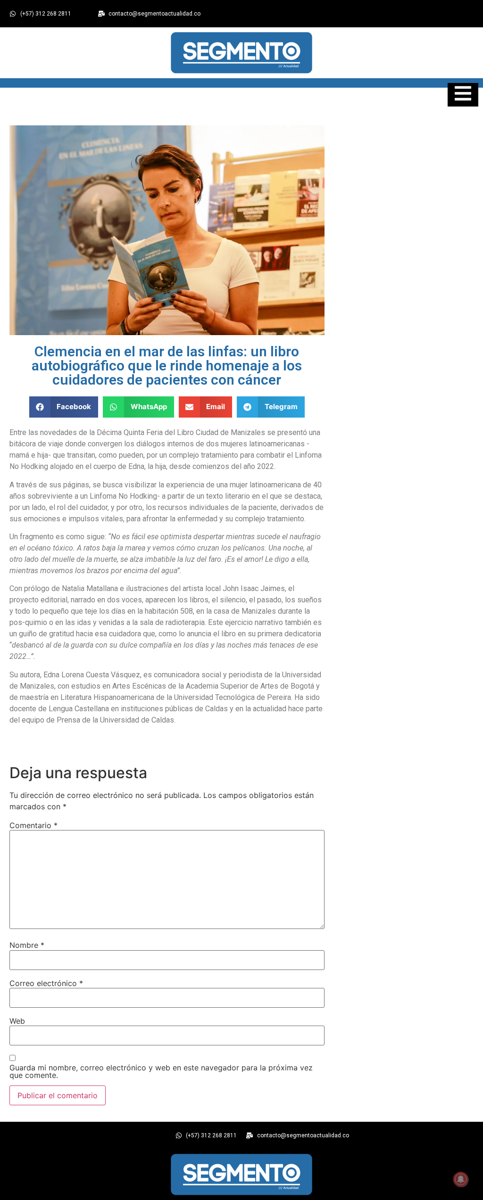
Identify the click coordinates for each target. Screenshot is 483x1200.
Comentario (33, 825)
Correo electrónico (46, 983)
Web (17, 1021)
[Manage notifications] (460, 1179)
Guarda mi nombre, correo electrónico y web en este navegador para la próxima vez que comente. (161, 1071)
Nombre (26, 945)
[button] (64, 407)
